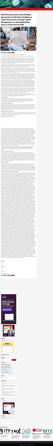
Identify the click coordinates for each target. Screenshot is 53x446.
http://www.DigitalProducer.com (6, 365)
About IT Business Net (3, 9)
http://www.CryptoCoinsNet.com (6, 370)
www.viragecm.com (9, 109)
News (1, 433)
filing (13, 93)
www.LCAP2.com (15, 114)
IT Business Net (6, 3)
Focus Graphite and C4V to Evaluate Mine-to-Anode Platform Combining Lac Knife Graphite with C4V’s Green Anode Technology (8, 392)
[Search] (52, 9)
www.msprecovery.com (19, 101)
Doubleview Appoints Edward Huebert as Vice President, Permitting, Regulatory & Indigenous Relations (8, 389)
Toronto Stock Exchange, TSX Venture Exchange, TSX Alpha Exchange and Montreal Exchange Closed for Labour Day (9, 386)
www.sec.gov (17, 144)
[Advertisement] (35, 4)
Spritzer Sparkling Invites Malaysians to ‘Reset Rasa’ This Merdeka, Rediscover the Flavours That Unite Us (9, 395)
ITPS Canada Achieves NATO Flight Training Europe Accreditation (8, 383)
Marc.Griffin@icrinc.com (4, 273)
